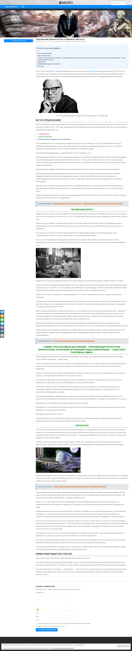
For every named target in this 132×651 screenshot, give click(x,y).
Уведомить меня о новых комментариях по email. (51, 626)
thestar (52, 71)
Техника (74, 41)
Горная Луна (42, 62)
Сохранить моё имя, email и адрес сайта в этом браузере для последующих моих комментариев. (64, 623)
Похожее (40, 66)
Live (51, 41)
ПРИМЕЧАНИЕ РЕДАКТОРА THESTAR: (49, 64)
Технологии (82, 41)
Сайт (37, 620)
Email (37, 616)
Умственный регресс (44, 55)
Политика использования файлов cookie (63, 648)
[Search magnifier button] (126, 3)
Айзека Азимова (94, 71)
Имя (37, 613)
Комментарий (40, 592)
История (56, 41)
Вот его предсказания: (45, 53)
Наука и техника (65, 41)
